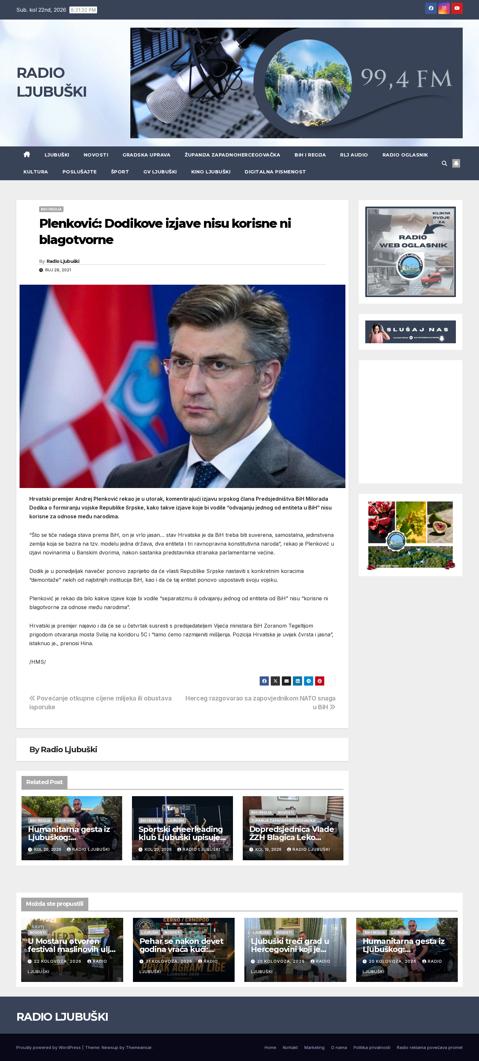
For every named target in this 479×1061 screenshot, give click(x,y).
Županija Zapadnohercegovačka (232, 155)
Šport (120, 172)
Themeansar (139, 1047)
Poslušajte (80, 172)
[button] (444, 163)
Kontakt (290, 1047)
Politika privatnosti (372, 1047)
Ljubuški (57, 155)
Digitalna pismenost (275, 172)
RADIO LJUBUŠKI (62, 1017)
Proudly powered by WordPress (49, 1047)
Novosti (96, 155)
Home (270, 1047)
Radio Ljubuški (63, 261)
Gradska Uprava (146, 155)
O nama (339, 1047)
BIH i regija (310, 155)
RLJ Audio (354, 155)
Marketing (314, 1047)
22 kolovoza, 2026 (58, 961)
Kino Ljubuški (211, 172)
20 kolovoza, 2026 (281, 961)
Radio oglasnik (405, 155)
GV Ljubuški (160, 172)
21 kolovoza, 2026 (170, 961)
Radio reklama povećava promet (430, 1047)
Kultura (35, 172)
